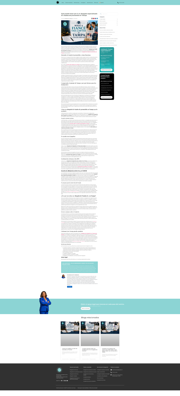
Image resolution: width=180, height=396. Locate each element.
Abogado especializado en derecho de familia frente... (108, 45)
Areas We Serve (90, 2)
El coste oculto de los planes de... (105, 36)
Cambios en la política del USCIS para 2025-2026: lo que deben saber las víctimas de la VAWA (109, 350)
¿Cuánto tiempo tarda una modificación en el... (107, 32)
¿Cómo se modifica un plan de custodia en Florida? (69, 349)
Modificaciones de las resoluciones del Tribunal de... (108, 40)
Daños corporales (87, 367)
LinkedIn (69, 286)
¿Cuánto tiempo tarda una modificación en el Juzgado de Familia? (89, 349)
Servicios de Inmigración (102, 367)
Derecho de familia (68, 2)
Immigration (83, 2)
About (63, 2)
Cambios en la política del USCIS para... (106, 34)
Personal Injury (76, 2)
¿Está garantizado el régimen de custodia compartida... (109, 38)
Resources (96, 2)
